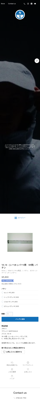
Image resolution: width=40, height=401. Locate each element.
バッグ (12, 378)
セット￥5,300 (9, 292)
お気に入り (28, 372)
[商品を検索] (37, 61)
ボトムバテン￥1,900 (11, 306)
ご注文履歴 (12, 372)
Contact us (12, 4)
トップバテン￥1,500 (11, 297)
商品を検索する (12, 365)
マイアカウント (28, 365)
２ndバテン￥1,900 (11, 302)
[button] (13, 352)
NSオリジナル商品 (14, 271)
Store (3, 271)
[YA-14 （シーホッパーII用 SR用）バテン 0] (20, 242)
